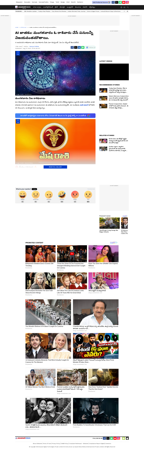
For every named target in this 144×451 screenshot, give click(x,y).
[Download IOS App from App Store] (127, 438)
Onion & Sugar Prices (93, 11)
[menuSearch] (128, 7)
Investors (108, 443)
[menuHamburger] (124, 7)
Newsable (27, 2)
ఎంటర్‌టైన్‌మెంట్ (48, 7)
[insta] (127, 2)
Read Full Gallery (55, 167)
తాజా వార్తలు (37, 7)
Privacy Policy (56, 443)
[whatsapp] (120, 2)
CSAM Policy (64, 443)
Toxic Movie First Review (59, 11)
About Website (37, 443)
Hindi (67, 2)
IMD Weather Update (30, 11)
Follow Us (92, 47)
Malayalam (19, 2)
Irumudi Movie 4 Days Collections (110, 11)
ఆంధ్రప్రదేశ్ (70, 7)
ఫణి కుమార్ (84, 105)
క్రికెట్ (56, 7)
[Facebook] (113, 2)
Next (127, 11)
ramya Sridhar (34, 46)
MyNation (80, 2)
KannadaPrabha (43, 2)
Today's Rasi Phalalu (44, 11)
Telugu (52, 2)
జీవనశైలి (62, 7)
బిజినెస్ (85, 7)
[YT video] (123, 2)
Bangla (63, 2)
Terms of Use (47, 443)
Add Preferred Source (100, 2)
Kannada (34, 2)
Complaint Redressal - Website (78, 443)
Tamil (57, 2)
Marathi (73, 2)
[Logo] (23, 7)
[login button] (122, 7)
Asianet (22, 438)
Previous (124, 11)
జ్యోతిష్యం (92, 7)
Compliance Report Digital (97, 443)
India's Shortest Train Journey (76, 11)
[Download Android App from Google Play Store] (123, 438)
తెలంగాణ (78, 7)
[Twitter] (116, 2)
